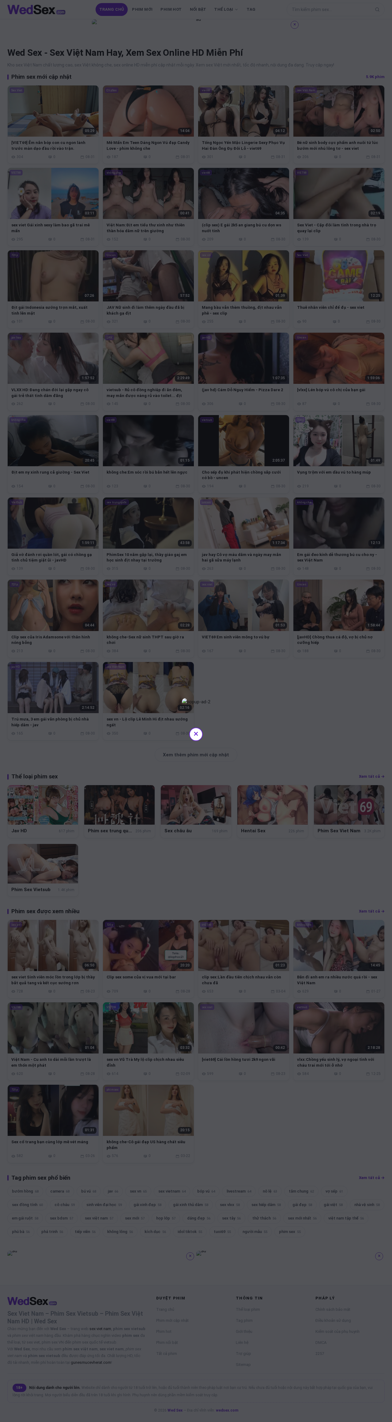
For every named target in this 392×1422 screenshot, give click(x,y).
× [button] (196, 733)
